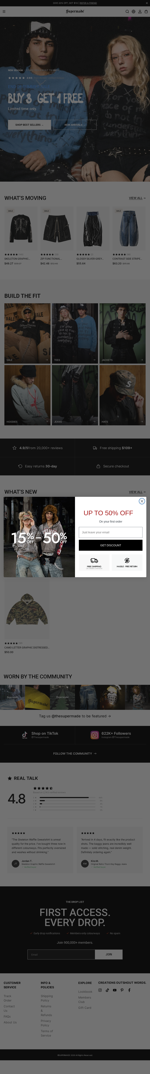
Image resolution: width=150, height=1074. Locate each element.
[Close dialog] (142, 501)
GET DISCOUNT (110, 545)
